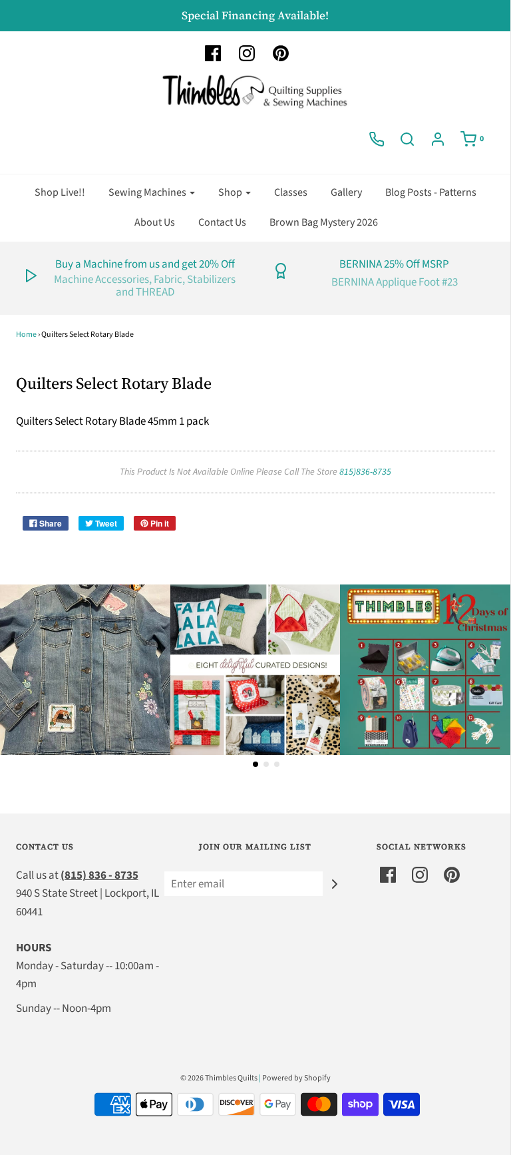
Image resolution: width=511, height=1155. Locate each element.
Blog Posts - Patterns (430, 192)
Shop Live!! (60, 192)
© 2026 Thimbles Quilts (218, 1078)
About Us (154, 222)
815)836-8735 (365, 472)
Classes (290, 192)
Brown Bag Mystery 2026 (323, 222)
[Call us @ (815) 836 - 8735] (376, 139)
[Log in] (437, 139)
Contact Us (222, 222)
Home (26, 334)
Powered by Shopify (296, 1078)
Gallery (346, 192)
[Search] (407, 139)
